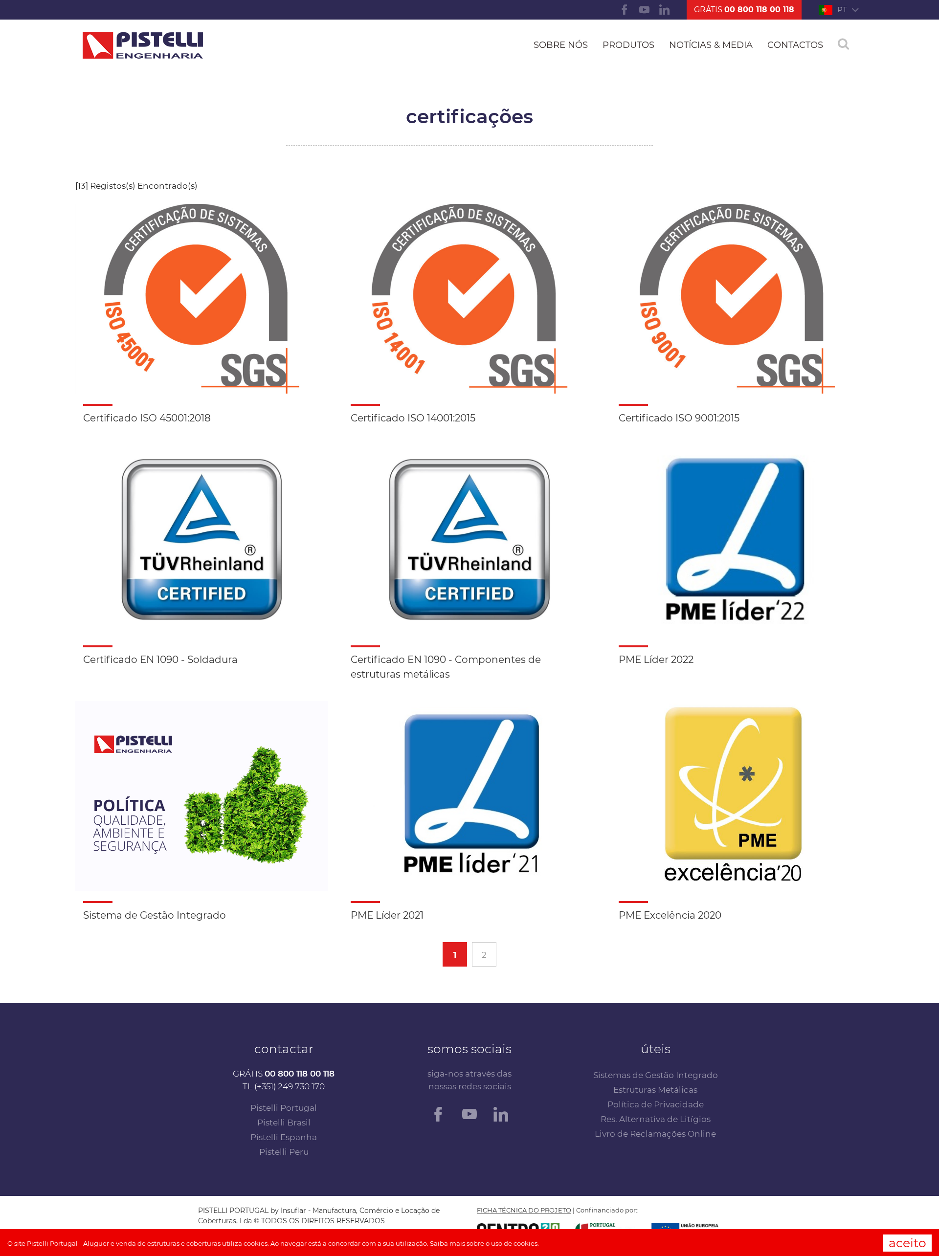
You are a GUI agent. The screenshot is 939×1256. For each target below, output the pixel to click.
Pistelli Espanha (283, 1137)
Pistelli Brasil (284, 1122)
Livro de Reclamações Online (655, 1134)
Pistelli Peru (284, 1152)
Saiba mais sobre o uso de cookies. (484, 1243)
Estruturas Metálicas (655, 1090)
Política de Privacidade (655, 1104)
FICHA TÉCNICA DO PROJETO (524, 1210)
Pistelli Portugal (283, 1108)
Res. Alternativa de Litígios (656, 1119)
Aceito (907, 1242)
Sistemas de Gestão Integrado (655, 1075)
